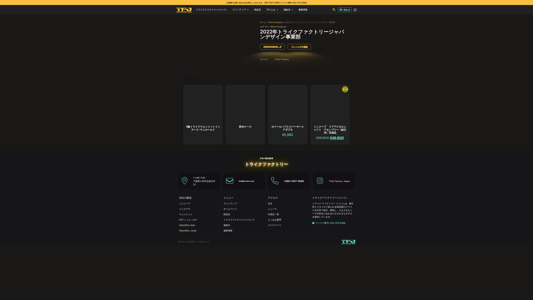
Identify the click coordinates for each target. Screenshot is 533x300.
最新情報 (303, 9)
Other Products (275, 22)
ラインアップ (239, 9)
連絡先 (287, 9)
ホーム (263, 22)
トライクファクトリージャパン (211, 9)
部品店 (257, 9)
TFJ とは (270, 9)
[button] (334, 9)
